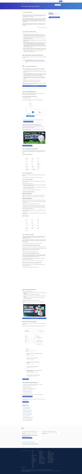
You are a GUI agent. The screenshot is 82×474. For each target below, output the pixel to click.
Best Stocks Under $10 (50, 462)
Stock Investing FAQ (34, 455)
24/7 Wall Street (29, 355)
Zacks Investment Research (30, 372)
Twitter (32, 464)
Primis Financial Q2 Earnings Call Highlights (32, 366)
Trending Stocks (41, 455)
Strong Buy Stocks (41, 456)
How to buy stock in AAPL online (28, 417)
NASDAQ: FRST (23, 4)
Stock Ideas (42, 1)
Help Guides (33, 462)
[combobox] (31, 1)
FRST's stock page (39, 177)
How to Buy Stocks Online (42, 463)
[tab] (27, 351)
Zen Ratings (50, 1)
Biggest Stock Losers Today (51, 454)
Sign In (57, 1)
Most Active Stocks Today (51, 457)
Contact (33, 463)
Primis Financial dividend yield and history (35, 260)
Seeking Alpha (28, 359)
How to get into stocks (26, 408)
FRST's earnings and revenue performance (33, 243)
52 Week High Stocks (50, 455)
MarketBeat (28, 367)
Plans (32, 456)
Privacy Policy (33, 457)
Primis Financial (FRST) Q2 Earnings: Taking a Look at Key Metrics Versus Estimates (34, 370)
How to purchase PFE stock (27, 411)
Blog (32, 454)
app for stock (37, 126)
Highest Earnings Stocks (42, 457)
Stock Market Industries (41, 462)
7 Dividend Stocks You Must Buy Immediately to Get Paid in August (34, 353)
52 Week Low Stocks (50, 456)
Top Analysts (46, 1)
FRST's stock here (38, 189)
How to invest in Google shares (27, 414)
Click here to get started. (27, 97)
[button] (31, 431)
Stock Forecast (40, 454)
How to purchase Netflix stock (27, 420)
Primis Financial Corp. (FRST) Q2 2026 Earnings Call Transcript (33, 362)
